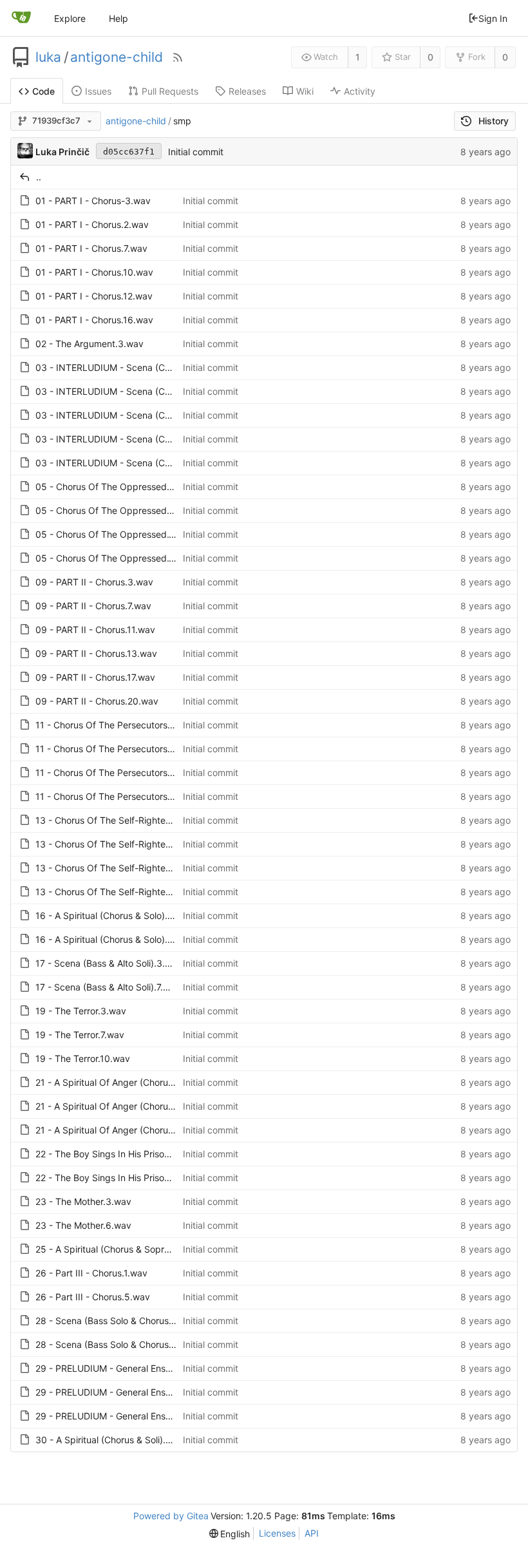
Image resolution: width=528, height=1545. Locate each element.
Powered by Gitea (171, 1515)
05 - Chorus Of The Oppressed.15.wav (117, 558)
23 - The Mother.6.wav (83, 1225)
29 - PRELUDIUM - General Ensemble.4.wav (127, 1368)
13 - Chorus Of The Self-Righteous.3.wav (122, 820)
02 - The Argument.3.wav (89, 343)
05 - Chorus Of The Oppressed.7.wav (114, 510)
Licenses (277, 1533)
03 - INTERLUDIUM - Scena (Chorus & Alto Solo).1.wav (150, 367)
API (312, 1533)
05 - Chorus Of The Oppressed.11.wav (116, 534)
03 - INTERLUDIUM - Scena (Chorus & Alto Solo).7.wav (150, 415)
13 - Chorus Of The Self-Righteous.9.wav (122, 867)
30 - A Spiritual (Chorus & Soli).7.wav (112, 1439)
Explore (70, 18)
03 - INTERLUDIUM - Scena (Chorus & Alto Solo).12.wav (152, 462)
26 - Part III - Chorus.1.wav (91, 1272)
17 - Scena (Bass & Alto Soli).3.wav (108, 963)
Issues (98, 91)
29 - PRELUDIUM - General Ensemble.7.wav (126, 1392)
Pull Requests (170, 91)
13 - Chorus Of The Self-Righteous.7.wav (121, 844)
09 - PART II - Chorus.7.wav (93, 605)
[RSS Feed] (178, 57)
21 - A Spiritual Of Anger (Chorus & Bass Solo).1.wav (144, 1082)
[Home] (21, 18)
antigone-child (116, 57)
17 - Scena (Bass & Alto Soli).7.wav (107, 986)
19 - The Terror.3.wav (80, 1010)
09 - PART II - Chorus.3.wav (94, 581)
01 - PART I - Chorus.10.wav (94, 272)
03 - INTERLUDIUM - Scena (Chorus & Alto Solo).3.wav (151, 391)
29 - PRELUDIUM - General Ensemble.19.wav (129, 1415)
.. (38, 176)
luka (48, 57)
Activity (359, 91)
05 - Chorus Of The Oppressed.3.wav (115, 486)
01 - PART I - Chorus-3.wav (93, 200)
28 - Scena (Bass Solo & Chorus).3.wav (117, 1320)
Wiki (305, 91)
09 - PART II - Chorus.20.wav (96, 701)
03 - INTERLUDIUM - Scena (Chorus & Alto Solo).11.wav (152, 438)
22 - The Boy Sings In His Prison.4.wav (116, 1153)
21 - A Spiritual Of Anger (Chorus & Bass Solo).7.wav (144, 1129)
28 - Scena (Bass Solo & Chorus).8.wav (117, 1344)
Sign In (492, 18)
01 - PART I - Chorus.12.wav (94, 295)
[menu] (229, 1533)
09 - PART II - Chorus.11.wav (95, 629)
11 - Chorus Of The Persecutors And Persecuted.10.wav (152, 796)
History (493, 120)
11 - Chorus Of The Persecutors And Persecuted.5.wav (150, 748)
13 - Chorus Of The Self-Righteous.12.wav (123, 891)
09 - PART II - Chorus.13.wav (96, 653)
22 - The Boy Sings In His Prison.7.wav (115, 1177)
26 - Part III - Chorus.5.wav (92, 1296)
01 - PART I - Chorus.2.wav (92, 224)
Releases (247, 91)
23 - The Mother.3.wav (83, 1201)
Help (118, 18)
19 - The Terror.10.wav (82, 1058)
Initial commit (195, 151)
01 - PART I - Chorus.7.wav (91, 248)
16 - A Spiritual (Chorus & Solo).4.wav (114, 915)
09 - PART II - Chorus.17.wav (95, 677)
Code (43, 91)
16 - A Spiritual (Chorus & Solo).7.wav (113, 939)
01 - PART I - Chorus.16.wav (94, 319)
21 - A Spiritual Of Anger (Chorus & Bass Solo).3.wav (145, 1106)
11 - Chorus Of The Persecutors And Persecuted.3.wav (150, 724)
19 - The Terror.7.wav (79, 1034)
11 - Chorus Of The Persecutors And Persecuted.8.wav (150, 772)
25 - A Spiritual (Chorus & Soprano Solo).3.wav (133, 1249)
